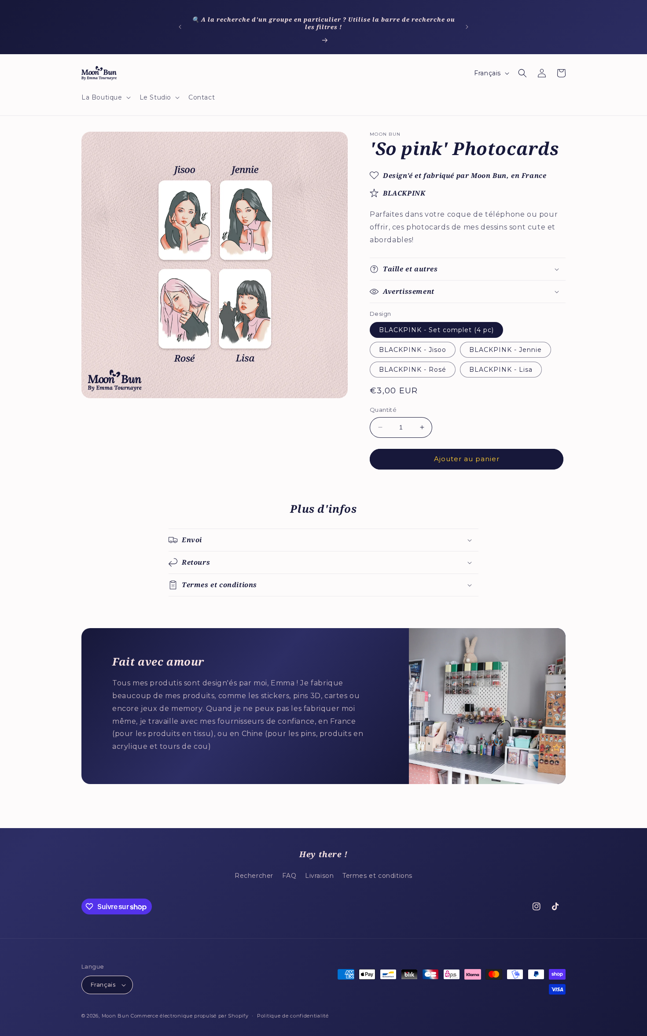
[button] (105, 97)
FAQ (289, 876)
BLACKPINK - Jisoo (412, 350)
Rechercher (254, 876)
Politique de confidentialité (293, 1016)
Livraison (319, 876)
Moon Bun (115, 1016)
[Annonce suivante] (467, 27)
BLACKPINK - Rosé (412, 370)
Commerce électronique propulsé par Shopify (189, 1016)
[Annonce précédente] (180, 27)
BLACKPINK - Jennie (505, 350)
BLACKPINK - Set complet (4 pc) (436, 330)
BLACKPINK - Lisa (501, 370)
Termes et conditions (377, 876)
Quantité (383, 409)
